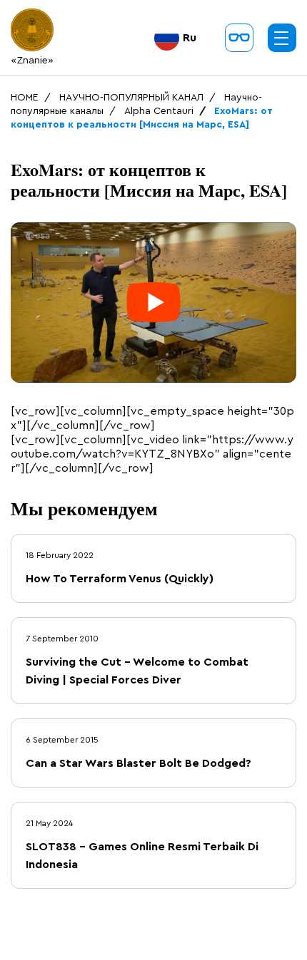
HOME (25, 98)
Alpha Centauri (158, 111)
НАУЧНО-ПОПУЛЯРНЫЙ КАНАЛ (131, 98)
